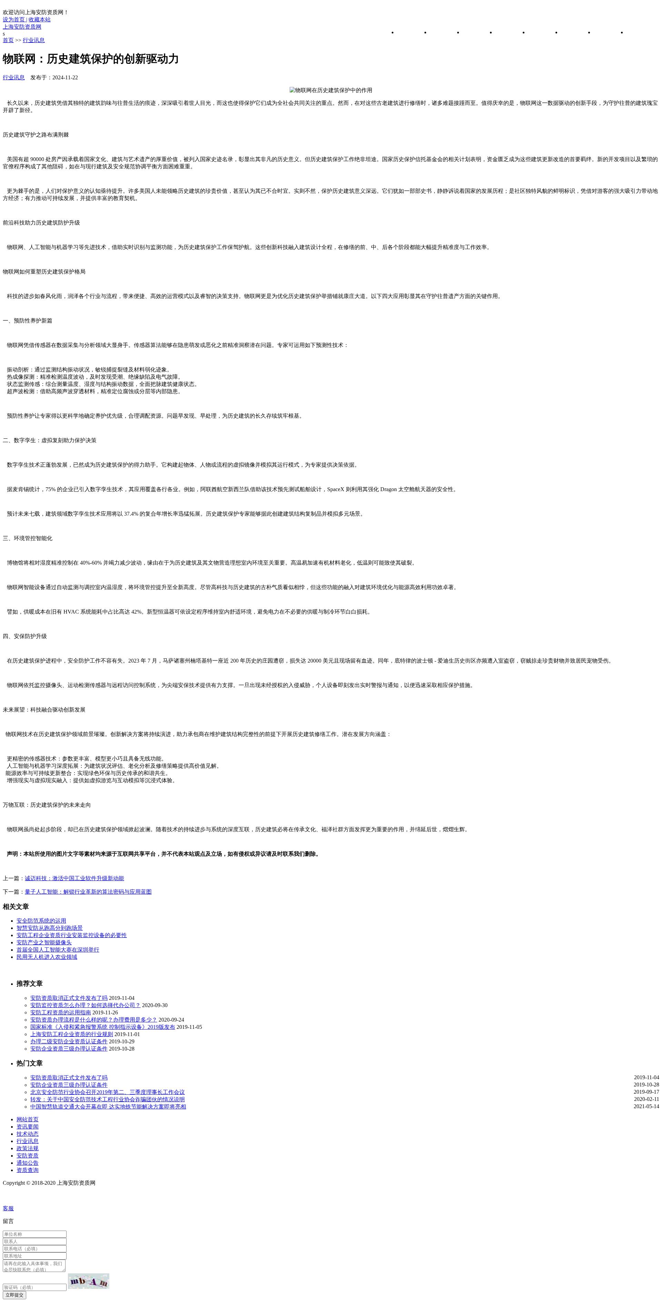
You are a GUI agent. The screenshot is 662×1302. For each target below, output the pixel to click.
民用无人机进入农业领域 (47, 957)
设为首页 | (15, 19)
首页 (8, 40)
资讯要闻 (441, 32)
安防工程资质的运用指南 (60, 1012)
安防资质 (572, 32)
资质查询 (637, 32)
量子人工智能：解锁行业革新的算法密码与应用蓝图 (88, 892)
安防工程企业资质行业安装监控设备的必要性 (72, 935)
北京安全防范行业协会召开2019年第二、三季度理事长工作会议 (107, 1092)
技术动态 (474, 32)
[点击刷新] (88, 1281)
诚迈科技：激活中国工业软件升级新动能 (74, 878)
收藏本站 (40, 19)
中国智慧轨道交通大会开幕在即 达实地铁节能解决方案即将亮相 (108, 1107)
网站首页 (408, 32)
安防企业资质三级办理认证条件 (69, 1049)
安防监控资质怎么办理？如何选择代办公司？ (85, 1005)
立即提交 (14, 1295)
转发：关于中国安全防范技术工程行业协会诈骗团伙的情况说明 (107, 1099)
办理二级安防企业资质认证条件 (69, 1041)
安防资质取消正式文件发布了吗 (69, 998)
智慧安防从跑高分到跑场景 (50, 928)
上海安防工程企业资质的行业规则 (71, 1034)
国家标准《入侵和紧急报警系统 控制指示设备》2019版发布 (102, 1027)
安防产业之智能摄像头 (44, 942)
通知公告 (605, 32)
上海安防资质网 (22, 27)
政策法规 (539, 32)
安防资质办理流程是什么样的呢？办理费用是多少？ (93, 1020)
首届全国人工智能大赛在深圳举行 (58, 950)
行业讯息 (506, 32)
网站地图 (15, 1196)
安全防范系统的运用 (41, 921)
